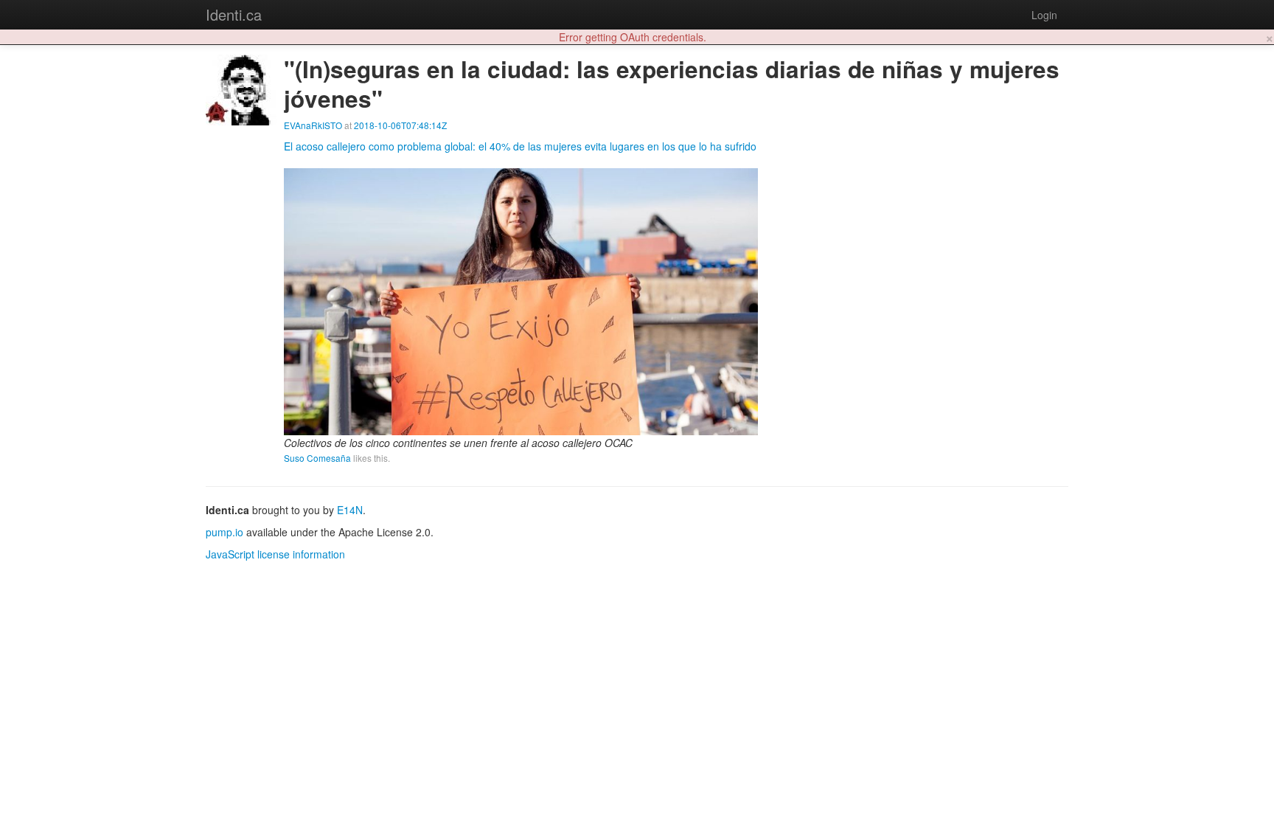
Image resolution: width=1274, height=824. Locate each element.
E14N (350, 509)
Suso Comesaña (317, 457)
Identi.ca (234, 14)
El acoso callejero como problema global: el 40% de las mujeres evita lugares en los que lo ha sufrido (520, 146)
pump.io (224, 531)
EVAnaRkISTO (313, 125)
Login (1044, 14)
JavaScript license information (275, 554)
